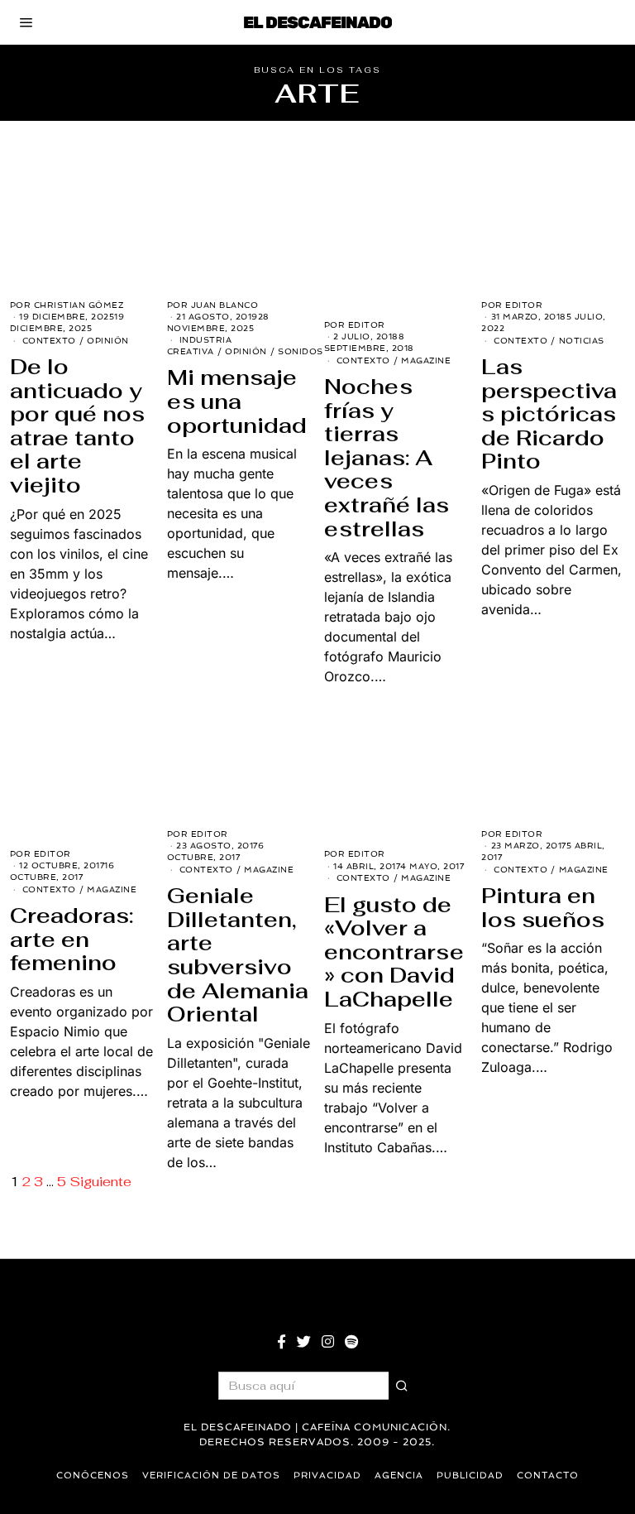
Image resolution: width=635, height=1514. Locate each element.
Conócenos (92, 1475)
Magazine (426, 360)
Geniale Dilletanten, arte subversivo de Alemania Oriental (237, 955)
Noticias (581, 340)
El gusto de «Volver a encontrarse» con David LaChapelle (394, 952)
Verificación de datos (211, 1475)
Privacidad (327, 1475)
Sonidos (300, 351)
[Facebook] (281, 1342)
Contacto (548, 1475)
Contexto (49, 340)
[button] (403, 1386)
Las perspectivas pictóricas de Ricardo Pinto (549, 414)
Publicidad (470, 1475)
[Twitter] (304, 1342)
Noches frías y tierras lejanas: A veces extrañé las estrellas (386, 457)
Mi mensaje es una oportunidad (237, 401)
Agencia (399, 1475)
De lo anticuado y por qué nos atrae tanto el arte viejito (77, 426)
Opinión (108, 340)
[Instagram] (328, 1342)
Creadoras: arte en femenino (71, 939)
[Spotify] (351, 1342)
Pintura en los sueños (542, 908)
